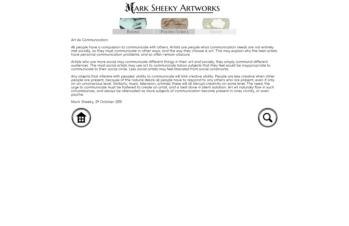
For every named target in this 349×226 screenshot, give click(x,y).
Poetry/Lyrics (175, 31)
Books (133, 31)
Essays (216, 31)
